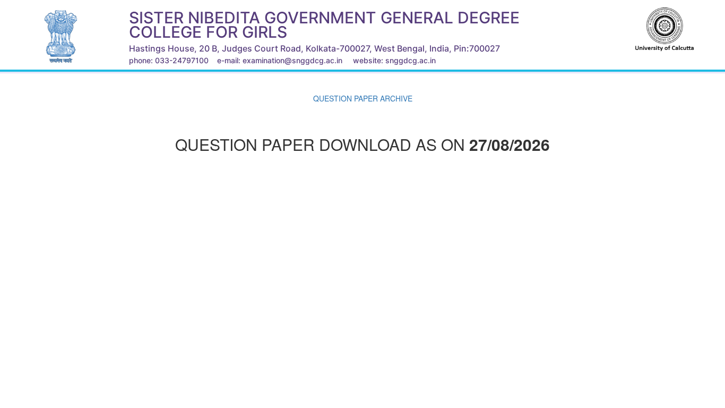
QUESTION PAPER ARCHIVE (362, 98)
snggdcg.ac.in (410, 60)
